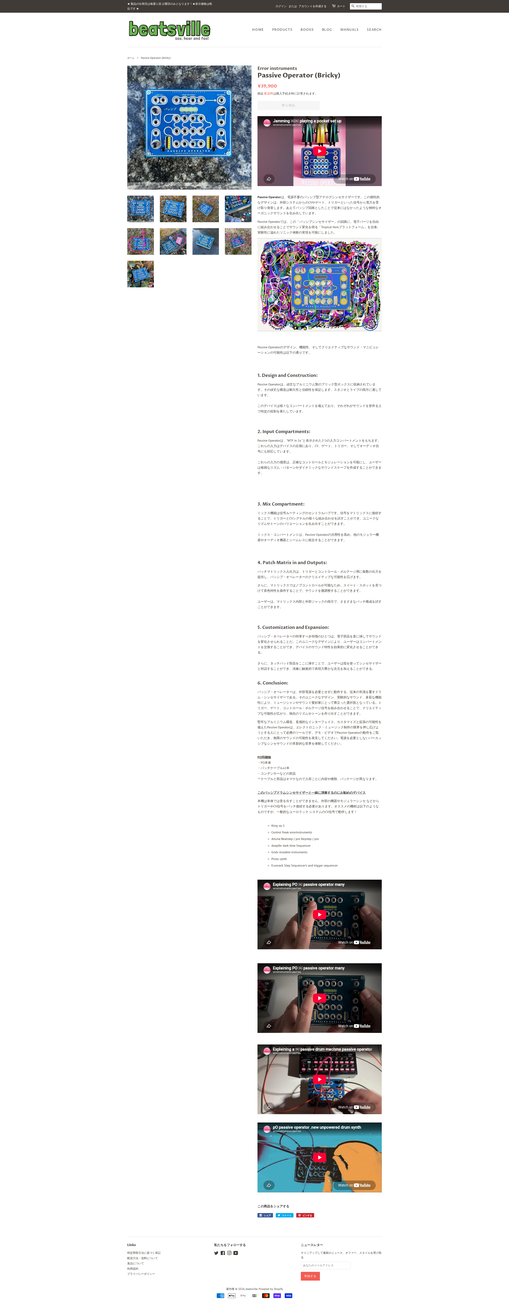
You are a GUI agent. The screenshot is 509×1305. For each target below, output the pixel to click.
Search (374, 30)
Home (258, 30)
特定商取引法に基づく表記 (144, 1253)
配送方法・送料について (142, 1258)
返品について (135, 1263)
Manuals (349, 30)
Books (307, 30)
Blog (327, 30)
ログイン (281, 6)
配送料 (268, 93)
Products (282, 30)
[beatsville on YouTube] (235, 1254)
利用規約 (132, 1268)
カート (341, 6)
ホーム (130, 58)
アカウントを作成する (312, 6)
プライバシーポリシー (141, 1274)
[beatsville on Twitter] (216, 1254)
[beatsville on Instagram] (229, 1254)
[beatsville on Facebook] (223, 1254)
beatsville (251, 1289)
